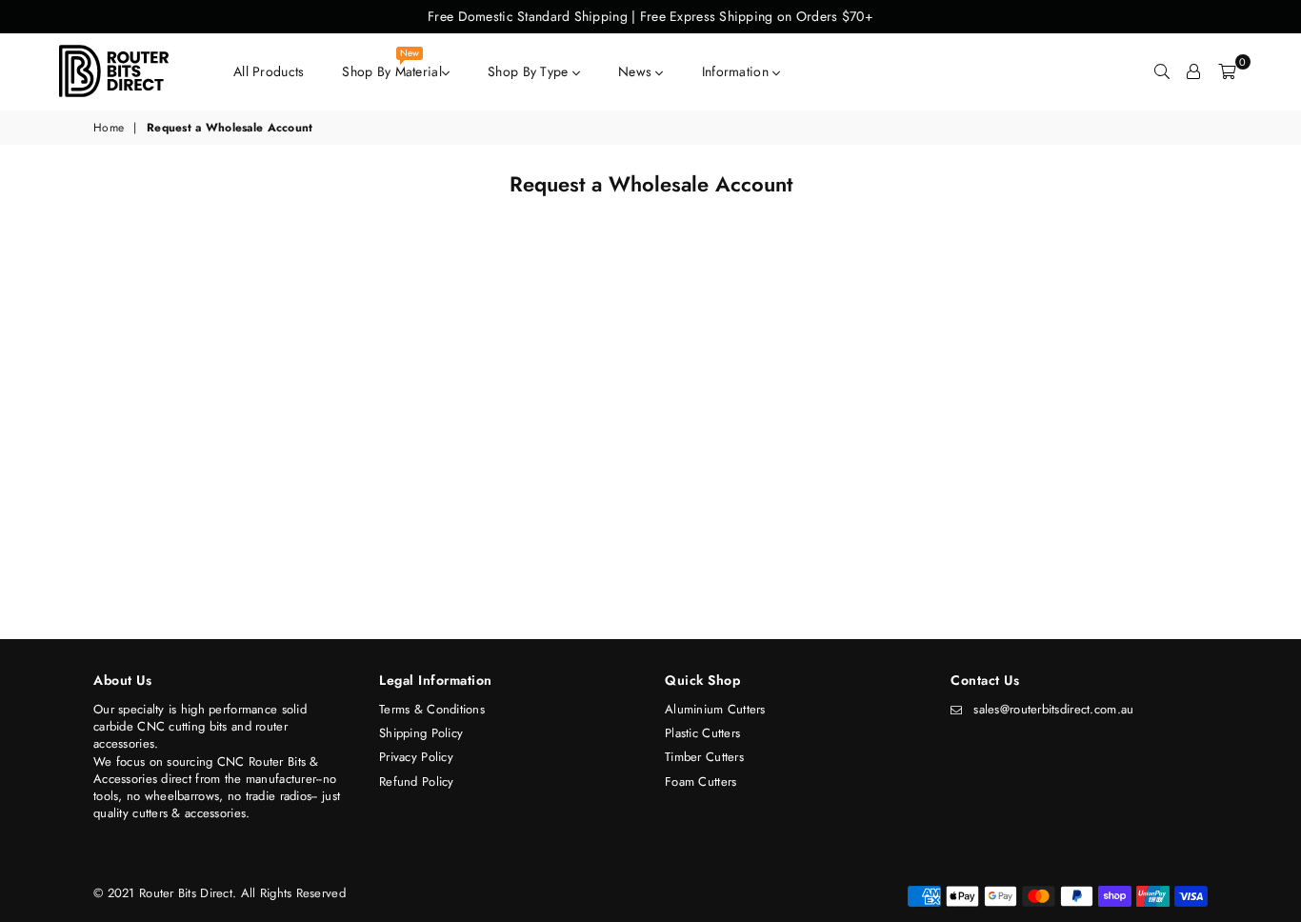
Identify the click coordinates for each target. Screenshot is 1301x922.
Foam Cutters (700, 781)
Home (108, 128)
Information (737, 71)
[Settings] (1193, 71)
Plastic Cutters (702, 733)
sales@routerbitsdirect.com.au (1053, 709)
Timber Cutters (704, 757)
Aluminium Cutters (715, 709)
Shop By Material (391, 66)
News (636, 71)
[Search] (1162, 71)
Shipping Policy (421, 733)
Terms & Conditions (432, 709)
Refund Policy (416, 781)
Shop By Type (530, 71)
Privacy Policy (416, 757)
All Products (268, 71)
